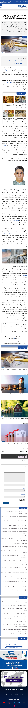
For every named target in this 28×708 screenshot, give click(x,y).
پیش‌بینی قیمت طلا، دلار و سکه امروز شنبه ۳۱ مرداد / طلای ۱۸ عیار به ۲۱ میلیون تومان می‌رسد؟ (14, 589)
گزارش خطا (23, 451)
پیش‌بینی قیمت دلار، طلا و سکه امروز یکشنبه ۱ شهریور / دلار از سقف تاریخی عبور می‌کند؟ (15, 577)
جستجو (21, 689)
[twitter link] (19, 702)
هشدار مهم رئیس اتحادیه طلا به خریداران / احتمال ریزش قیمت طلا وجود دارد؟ (14, 551)
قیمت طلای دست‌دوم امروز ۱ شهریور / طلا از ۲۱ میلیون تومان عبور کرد (14, 568)
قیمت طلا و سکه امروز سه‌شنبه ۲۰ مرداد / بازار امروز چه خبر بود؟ (14, 634)
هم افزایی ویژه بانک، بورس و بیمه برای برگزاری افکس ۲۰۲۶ (15, 619)
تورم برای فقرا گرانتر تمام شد (20, 622)
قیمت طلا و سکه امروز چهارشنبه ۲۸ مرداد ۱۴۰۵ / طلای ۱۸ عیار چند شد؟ (14, 601)
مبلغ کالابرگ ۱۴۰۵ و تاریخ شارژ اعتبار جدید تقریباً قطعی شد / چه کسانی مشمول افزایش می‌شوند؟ (14, 625)
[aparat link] (14, 706)
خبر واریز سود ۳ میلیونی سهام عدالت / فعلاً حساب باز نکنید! (15, 613)
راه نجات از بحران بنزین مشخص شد (19, 616)
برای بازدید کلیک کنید (14, 680)
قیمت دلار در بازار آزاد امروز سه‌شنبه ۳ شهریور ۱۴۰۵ (16, 536)
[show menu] (1, 5)
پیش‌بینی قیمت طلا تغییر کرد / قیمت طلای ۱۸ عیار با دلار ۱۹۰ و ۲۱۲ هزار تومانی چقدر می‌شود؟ (14, 539)
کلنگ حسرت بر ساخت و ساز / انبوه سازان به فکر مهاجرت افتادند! (14, 369)
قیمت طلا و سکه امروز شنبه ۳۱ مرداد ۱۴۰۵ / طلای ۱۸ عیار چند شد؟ (15, 582)
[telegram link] (14, 702)
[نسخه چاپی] (3, 323)
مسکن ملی (24, 275)
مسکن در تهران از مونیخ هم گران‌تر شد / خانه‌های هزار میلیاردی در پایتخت (14, 609)
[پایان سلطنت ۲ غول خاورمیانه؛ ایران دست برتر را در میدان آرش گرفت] (21, 341)
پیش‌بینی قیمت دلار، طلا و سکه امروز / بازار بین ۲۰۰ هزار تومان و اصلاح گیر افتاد (14, 556)
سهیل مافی (14, 331)
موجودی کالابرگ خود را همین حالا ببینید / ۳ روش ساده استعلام (14, 605)
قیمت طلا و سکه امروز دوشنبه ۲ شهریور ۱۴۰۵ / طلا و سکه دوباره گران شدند (14, 547)
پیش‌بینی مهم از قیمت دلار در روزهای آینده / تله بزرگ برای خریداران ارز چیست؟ (15, 512)
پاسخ (26, 457)
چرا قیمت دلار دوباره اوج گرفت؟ (20, 543)
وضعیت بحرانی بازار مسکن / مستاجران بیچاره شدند (17, 394)
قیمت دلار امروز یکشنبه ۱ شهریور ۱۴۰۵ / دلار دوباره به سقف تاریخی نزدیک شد (15, 563)
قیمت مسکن (21, 337)
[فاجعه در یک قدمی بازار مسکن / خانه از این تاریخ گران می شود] (14, 409)
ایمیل (24, 488)
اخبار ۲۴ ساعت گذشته (14, 691)
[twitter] (19, 341)
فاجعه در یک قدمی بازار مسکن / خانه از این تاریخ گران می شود (15, 418)
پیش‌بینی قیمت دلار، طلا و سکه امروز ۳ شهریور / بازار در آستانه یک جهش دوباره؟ (8, 120)
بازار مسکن (4, 70)
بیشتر (2, 594)
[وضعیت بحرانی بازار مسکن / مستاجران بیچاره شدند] (14, 384)
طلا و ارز (24, 324)
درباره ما (17, 689)
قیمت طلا (17, 324)
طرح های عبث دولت (19, 63)
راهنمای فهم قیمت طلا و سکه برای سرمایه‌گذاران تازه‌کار (16, 586)
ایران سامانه (10, 699)
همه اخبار (7, 689)
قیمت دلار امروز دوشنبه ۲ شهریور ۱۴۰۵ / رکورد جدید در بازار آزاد (14, 560)
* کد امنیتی (23, 494)
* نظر (24, 471)
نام (24, 482)
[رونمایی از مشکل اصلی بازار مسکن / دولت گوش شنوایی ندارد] (14, 433)
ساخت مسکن (9, 82)
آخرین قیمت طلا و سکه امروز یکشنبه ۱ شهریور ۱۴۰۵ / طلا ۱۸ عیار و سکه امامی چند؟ (14, 573)
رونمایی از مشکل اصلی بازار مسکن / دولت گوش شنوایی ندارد (15, 443)
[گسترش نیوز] (22, 6)
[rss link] (24, 702)
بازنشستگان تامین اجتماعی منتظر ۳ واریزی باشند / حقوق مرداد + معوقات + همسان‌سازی (14, 630)
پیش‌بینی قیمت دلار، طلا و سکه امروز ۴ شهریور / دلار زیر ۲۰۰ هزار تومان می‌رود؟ (20, 105)
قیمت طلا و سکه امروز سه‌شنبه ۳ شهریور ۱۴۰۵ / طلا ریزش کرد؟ (20, 120)
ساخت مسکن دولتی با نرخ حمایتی (15, 61)
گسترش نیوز (18, 339)
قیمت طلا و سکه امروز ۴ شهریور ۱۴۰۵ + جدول (9, 104)
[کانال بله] (13, 665)
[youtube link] (4, 702)
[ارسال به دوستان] (5, 323)
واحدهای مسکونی (8, 233)
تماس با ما (12, 689)
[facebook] (24, 341)
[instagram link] (9, 702)
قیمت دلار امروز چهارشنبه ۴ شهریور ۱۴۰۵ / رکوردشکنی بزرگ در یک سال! (14, 521)
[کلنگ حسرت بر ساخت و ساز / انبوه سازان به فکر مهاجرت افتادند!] (14, 359)
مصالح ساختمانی (15, 221)
